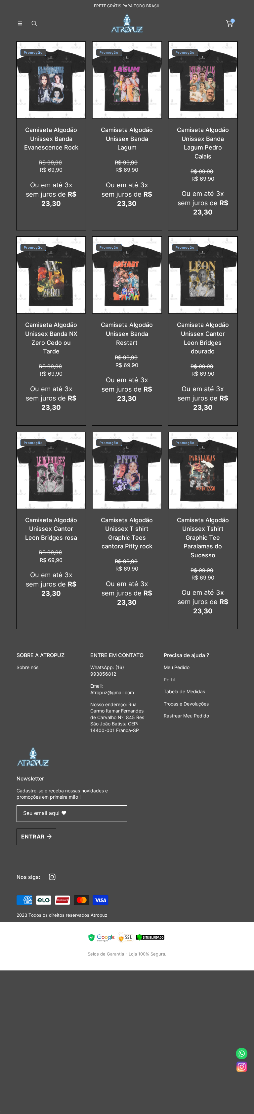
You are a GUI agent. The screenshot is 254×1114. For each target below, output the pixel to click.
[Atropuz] (127, 23)
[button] (20, 23)
